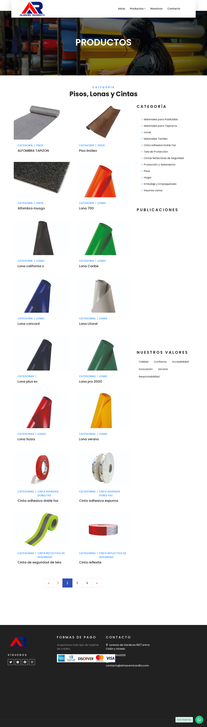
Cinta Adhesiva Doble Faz (160, 145)
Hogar (148, 177)
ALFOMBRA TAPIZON (33, 150)
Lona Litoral (88, 323)
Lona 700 (86, 208)
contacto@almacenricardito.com (127, 665)
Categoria (25, 145)
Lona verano (89, 439)
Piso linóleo (88, 150)
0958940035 (118, 655)
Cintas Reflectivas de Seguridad (164, 158)
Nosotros (156, 8)
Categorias (87, 318)
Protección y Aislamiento (159, 164)
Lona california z (31, 266)
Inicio (121, 8)
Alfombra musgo (31, 208)
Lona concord (29, 323)
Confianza (160, 362)
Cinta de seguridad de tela (39, 562)
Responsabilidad (149, 376)
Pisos (147, 171)
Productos (137, 8)
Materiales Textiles (156, 139)
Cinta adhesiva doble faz (38, 500)
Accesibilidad (180, 362)
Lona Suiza (26, 439)
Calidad (143, 362)
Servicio (163, 369)
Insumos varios (153, 190)
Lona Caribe (88, 266)
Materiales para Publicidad (161, 119)
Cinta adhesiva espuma (98, 500)
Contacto (173, 8)
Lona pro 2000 (90, 381)
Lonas (147, 132)
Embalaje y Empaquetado (160, 184)
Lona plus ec (28, 381)
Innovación (146, 369)
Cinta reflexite (90, 562)
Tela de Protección (156, 152)
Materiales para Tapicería (160, 126)
